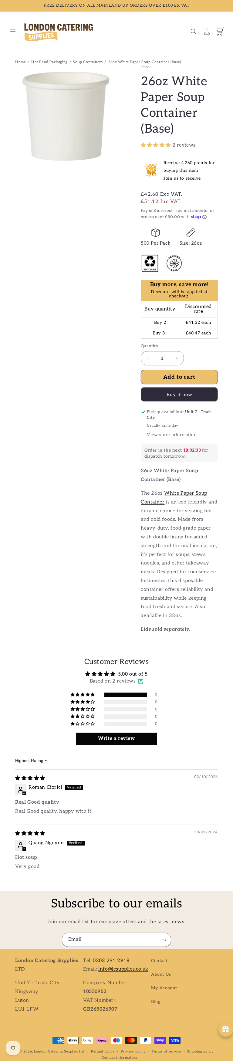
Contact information (119, 1057)
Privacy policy (133, 1051)
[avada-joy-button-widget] (225, 1029)
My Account (164, 988)
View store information (172, 434)
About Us (161, 974)
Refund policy (103, 1051)
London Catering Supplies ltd (59, 1051)
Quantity (149, 346)
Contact (159, 960)
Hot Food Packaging (49, 62)
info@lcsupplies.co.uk (123, 969)
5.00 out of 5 (133, 674)
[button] (12, 31)
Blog (155, 1001)
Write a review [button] (116, 738)
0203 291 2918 (111, 961)
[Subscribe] (164, 940)
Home (20, 62)
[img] (30, 778)
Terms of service (166, 1051)
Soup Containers (88, 62)
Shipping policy (200, 1051)
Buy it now (179, 394)
